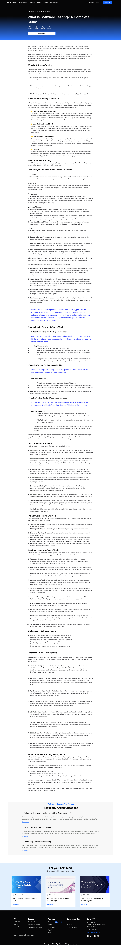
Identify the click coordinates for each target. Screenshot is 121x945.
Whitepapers (51, 927)
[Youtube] (95, 936)
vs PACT (69, 924)
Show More (25, 822)
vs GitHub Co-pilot (72, 927)
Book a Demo (17, 927)
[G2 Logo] (88, 936)
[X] (98, 936)
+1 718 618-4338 (91, 929)
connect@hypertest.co (93, 932)
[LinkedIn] (91, 936)
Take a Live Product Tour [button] (35, 927)
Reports (50, 930)
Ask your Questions (34, 924)
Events (50, 924)
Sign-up (16, 924)
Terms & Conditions (19, 935)
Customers (17, 921)
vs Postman (70, 922)
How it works (32, 922)
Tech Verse (51, 922)
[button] (24, 2)
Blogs (49, 932)
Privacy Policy (30, 935)
